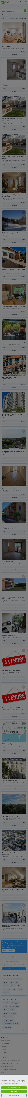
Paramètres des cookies (14, 1095)
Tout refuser (14, 1091)
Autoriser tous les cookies (14, 1087)
